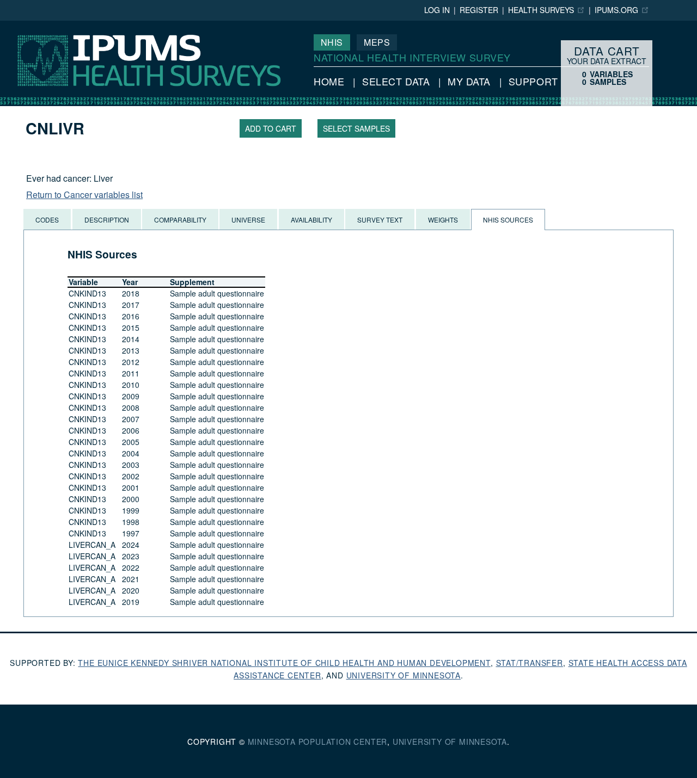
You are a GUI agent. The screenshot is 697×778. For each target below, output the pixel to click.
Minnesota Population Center (318, 741)
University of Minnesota (403, 675)
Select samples (356, 128)
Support (533, 81)
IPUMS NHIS (25, 26)
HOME (329, 81)
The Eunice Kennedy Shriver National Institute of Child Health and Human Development (284, 662)
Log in (437, 9)
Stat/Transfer (529, 662)
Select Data (396, 81)
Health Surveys (541, 9)
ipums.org (616, 9)
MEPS (377, 42)
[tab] (47, 219)
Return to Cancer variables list (84, 194)
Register (479, 9)
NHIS (332, 42)
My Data (469, 81)
